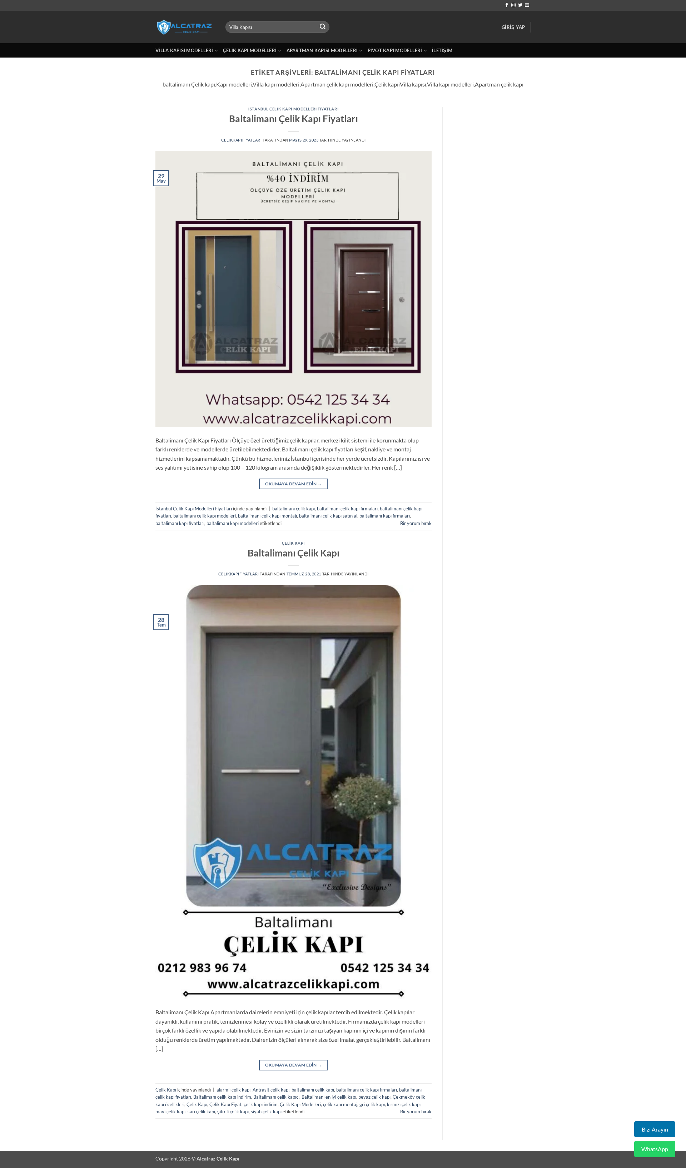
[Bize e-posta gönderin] (527, 5)
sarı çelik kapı (201, 1111)
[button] (513, 27)
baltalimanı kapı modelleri (233, 523)
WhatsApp (654, 1148)
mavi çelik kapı (170, 1111)
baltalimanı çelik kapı (293, 508)
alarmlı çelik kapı (233, 1090)
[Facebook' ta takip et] (506, 5)
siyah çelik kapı (266, 1111)
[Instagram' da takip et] (513, 5)
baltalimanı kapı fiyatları (179, 523)
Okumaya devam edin (293, 483)
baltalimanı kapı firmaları (384, 516)
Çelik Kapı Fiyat (225, 1104)
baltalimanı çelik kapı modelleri (204, 516)
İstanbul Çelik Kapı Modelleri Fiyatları (293, 109)
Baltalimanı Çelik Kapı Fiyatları (293, 118)
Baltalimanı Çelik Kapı (293, 553)
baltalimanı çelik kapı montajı (267, 516)
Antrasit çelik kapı (271, 1090)
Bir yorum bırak (416, 523)
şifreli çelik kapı (233, 1111)
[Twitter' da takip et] (520, 5)
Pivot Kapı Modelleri (395, 50)
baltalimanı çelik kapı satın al (328, 516)
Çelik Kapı (293, 543)
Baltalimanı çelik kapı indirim (222, 1097)
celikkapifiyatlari (241, 140)
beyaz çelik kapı (374, 1097)
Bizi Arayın (655, 1129)
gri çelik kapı (372, 1104)
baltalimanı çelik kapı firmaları (347, 508)
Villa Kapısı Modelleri (184, 50)
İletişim (442, 50)
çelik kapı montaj (340, 1104)
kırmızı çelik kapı (404, 1104)
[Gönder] (323, 27)
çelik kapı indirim (261, 1104)
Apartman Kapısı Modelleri (322, 50)
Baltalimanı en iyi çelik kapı (329, 1097)
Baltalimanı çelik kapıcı (276, 1097)
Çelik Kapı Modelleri (250, 50)
